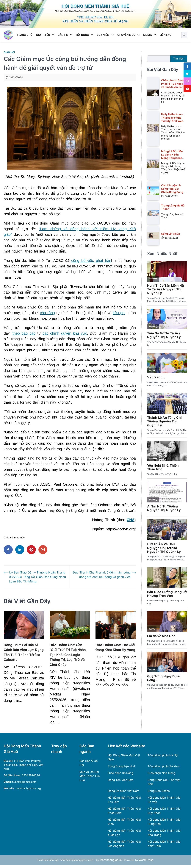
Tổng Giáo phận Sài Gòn (164, 766)
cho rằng (47, 313)
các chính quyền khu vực (65, 333)
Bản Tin (63, 34)
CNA (130, 520)
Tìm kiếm (178, 58)
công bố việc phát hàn (91, 260)
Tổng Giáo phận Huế (121, 766)
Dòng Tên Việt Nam (120, 780)
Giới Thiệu (43, 34)
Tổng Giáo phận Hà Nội (163, 755)
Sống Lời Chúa (170, 233)
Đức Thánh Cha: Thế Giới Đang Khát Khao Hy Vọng (115, 647)
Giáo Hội (9, 52)
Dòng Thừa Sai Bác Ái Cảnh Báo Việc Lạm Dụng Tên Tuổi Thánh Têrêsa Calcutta (24, 652)
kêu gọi (119, 313)
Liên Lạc (165, 34)
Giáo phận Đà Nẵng (120, 773)
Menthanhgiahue (111, 860)
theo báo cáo (23, 333)
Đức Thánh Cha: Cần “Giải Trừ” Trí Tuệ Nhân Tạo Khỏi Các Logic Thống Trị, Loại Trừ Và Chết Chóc (68, 655)
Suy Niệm (103, 34)
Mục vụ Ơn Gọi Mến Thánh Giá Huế (89, 776)
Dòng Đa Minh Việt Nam (123, 791)
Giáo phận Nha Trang (161, 773)
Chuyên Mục (126, 34)
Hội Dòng (82, 34)
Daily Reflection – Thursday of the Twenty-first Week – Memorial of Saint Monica (173, 121)
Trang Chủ (24, 34)
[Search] (184, 35)
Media (147, 34)
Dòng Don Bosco (159, 791)
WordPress (146, 860)
